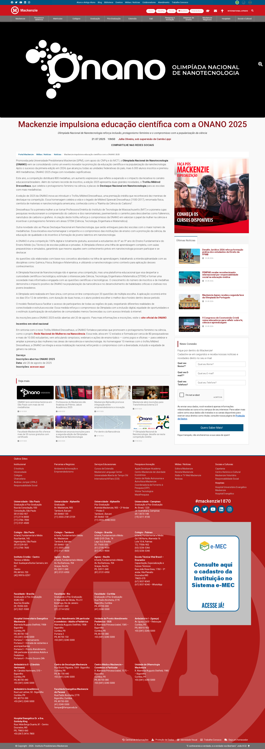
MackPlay (161, 11)
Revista (171, 11)
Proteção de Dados (165, 740)
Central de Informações (137, 740)
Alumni (151, 11)
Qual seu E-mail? (183, 374)
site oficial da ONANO (154, 317)
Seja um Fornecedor (238, 740)
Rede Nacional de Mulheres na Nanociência (59, 333)
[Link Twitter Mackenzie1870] (16, 2)
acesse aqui (37, 366)
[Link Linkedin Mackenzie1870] (25, 2)
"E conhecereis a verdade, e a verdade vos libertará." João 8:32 (217, 746)
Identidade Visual (189, 740)
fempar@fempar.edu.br (65, 707)
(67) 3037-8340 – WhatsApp (148, 584)
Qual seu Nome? (182, 364)
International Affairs (238, 11)
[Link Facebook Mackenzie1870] (12, 2)
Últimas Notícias (185, 240)
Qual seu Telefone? (183, 383)
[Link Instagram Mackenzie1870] (29, 2)
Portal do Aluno (197, 11)
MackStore (183, 11)
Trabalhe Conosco (212, 740)
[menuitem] (86, 2)
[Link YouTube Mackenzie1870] (21, 2)
